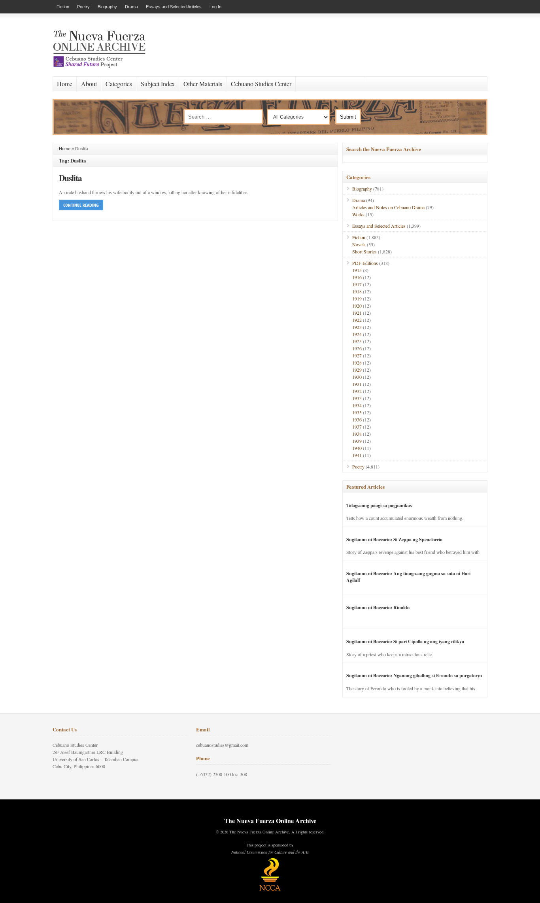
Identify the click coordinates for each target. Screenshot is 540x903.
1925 (357, 341)
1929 (357, 369)
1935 (357, 412)
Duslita (70, 178)
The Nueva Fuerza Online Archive (270, 820)
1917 (357, 284)
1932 (357, 391)
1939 (357, 441)
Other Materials (202, 83)
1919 (357, 298)
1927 (357, 355)
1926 (357, 348)
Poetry (83, 6)
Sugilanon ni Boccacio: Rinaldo (378, 607)
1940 (357, 448)
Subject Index (158, 83)
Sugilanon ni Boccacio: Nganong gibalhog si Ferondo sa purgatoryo (414, 675)
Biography (107, 6)
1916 (357, 277)
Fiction (63, 6)
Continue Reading (81, 205)
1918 (357, 291)
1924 (357, 334)
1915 (357, 270)
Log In (215, 6)
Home (64, 83)
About (89, 83)
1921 (357, 313)
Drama (131, 6)
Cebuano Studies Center (261, 83)
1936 (357, 419)
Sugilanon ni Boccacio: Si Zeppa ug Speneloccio (394, 539)
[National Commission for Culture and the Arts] (270, 889)
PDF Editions (365, 263)
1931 (357, 384)
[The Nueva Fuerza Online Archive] (102, 66)
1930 (357, 377)
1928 (357, 362)
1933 (357, 398)
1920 (357, 305)
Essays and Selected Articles (174, 6)
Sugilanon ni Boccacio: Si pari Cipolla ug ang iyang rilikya (405, 641)
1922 (357, 320)
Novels (359, 244)
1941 (357, 455)
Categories (119, 83)
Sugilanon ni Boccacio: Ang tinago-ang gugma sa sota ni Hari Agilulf (408, 577)
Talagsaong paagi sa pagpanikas (379, 505)
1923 (357, 327)
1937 (357, 426)
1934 (357, 405)
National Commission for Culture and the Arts (270, 852)
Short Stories (364, 251)
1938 (357, 434)
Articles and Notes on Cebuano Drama (388, 207)
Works (358, 214)
